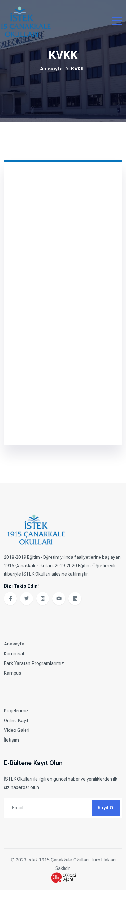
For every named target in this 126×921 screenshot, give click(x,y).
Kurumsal (14, 653)
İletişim (11, 740)
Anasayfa (51, 69)
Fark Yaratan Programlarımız (34, 663)
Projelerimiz (16, 711)
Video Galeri (16, 730)
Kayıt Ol (106, 808)
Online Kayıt (16, 720)
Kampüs (12, 673)
